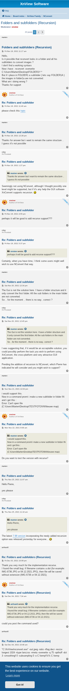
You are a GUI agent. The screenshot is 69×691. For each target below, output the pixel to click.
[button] (42, 32)
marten (13, 173)
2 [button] (38, 32)
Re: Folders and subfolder (18, 102)
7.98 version (19, 536)
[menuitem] (5, 11)
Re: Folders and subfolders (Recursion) (26, 557)
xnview (13, 251)
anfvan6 (14, 604)
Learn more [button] (13, 675)
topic (23, 110)
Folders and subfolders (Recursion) (28, 23)
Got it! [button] (20, 684)
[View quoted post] (25, 173)
